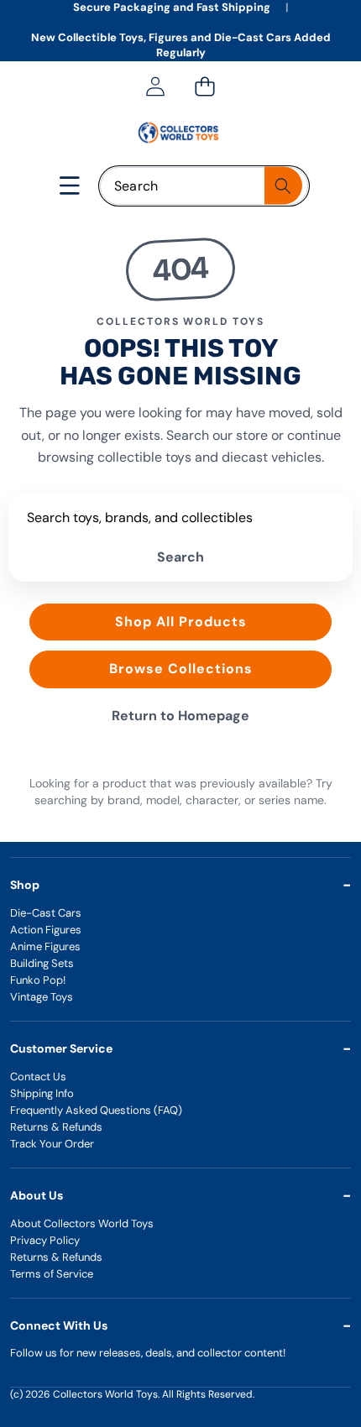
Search (180, 557)
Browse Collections (181, 668)
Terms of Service (51, 1274)
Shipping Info (42, 1093)
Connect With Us (58, 1325)
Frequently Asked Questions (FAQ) (96, 1110)
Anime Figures (45, 946)
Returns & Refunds (56, 1127)
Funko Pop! (37, 980)
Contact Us (38, 1076)
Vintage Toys (41, 997)
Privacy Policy (45, 1240)
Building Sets (42, 963)
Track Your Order (52, 1144)
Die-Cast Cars (45, 913)
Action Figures (45, 930)
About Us (36, 1195)
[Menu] (70, 186)
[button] (204, 87)
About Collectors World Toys (82, 1223)
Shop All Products (181, 621)
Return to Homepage (180, 715)
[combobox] (204, 186)
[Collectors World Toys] (180, 132)
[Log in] (155, 87)
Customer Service (61, 1048)
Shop (24, 884)
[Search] (283, 186)
